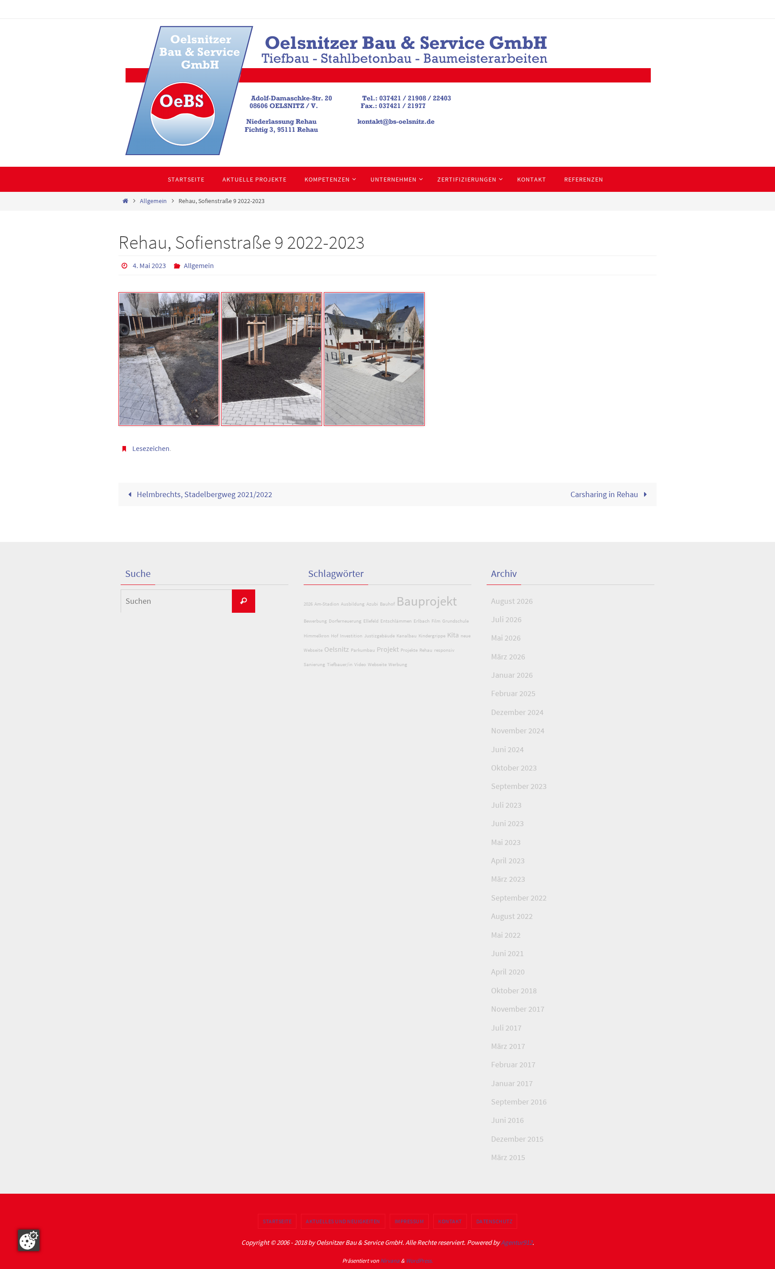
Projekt (388, 649)
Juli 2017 (506, 1027)
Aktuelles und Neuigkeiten (343, 1221)
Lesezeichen (151, 448)
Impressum (409, 1221)
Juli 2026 (506, 619)
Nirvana (390, 1261)
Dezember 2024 (517, 712)
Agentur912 (516, 1242)
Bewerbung (315, 621)
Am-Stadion (326, 604)
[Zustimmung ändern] (28, 1240)
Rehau (425, 650)
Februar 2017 (513, 1064)
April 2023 (508, 860)
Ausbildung (353, 604)
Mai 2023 (506, 842)
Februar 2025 (513, 693)
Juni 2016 (507, 1120)
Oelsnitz (336, 649)
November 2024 (517, 730)
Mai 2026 (506, 637)
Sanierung (314, 664)
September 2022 (519, 897)
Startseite (277, 1221)
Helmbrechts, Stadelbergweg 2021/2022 (203, 494)
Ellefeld (371, 621)
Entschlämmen (396, 621)
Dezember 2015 (517, 1139)
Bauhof (387, 604)
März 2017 (508, 1046)
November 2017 (517, 1009)
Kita (453, 634)
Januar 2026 (512, 675)
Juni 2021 (507, 953)
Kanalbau (406, 636)
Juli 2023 (506, 805)
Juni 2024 (507, 749)
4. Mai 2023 (149, 265)
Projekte (409, 650)
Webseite (377, 664)
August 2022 (512, 916)
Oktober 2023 (514, 767)
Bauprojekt (426, 601)
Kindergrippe (431, 636)
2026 (308, 604)
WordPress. (419, 1261)
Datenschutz (494, 1221)
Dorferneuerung (345, 621)
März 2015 (508, 1157)
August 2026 (512, 601)
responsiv (444, 650)
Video (360, 664)
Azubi (372, 604)
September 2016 (519, 1101)
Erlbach (422, 621)
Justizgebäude (379, 636)
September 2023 (519, 786)
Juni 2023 (507, 823)
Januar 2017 (512, 1083)
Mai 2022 (506, 935)
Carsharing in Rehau (605, 494)
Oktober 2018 (514, 990)
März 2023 (508, 879)
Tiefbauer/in (340, 664)
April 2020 (508, 971)
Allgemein (153, 201)
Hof (334, 636)
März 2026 (508, 656)
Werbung (397, 664)
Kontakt (450, 1221)
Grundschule (455, 621)
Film (435, 621)
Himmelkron (316, 636)
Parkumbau (363, 650)
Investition (351, 636)
